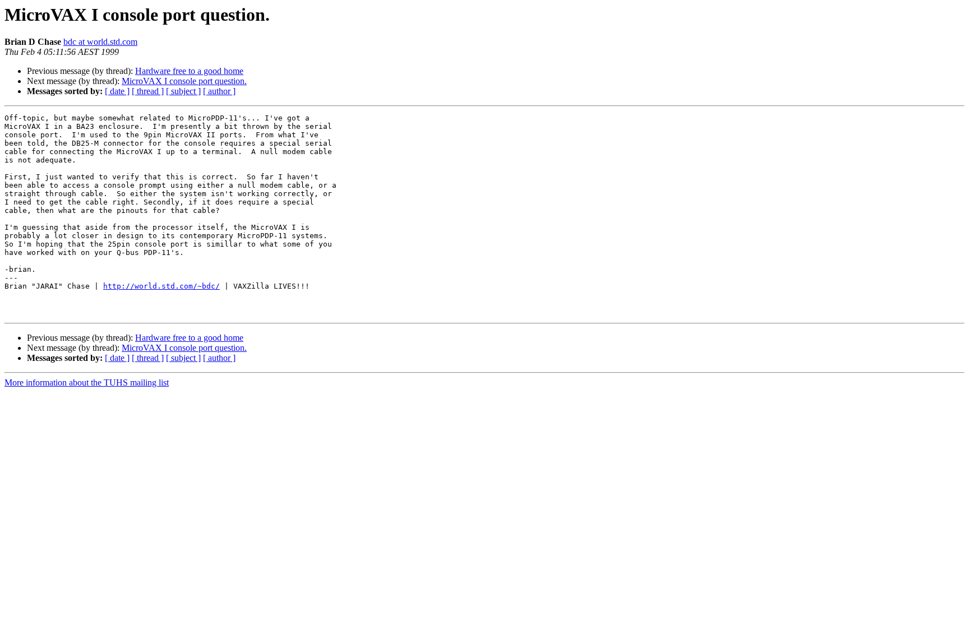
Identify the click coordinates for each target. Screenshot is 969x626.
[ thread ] (148, 91)
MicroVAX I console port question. (184, 81)
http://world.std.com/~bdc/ (161, 286)
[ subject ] (183, 91)
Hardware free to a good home (189, 71)
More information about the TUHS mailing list (86, 382)
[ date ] (117, 91)
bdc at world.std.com (100, 42)
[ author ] (219, 91)
